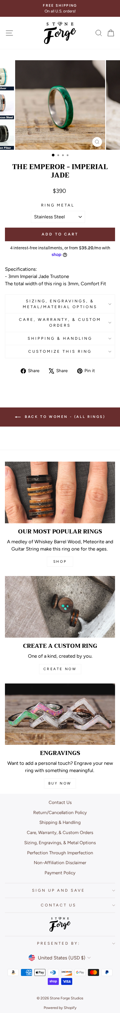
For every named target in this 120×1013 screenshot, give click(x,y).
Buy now (60, 783)
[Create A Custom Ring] (60, 607)
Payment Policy (60, 872)
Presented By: (58, 943)
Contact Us (60, 802)
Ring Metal (58, 205)
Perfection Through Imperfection (60, 852)
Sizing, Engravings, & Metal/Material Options (60, 304)
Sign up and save (58, 890)
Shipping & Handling (60, 338)
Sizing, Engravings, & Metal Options (60, 842)
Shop (60, 561)
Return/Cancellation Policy (60, 812)
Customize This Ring (60, 351)
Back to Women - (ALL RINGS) (64, 417)
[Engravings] (60, 714)
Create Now (60, 669)
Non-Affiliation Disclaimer (60, 862)
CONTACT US (58, 905)
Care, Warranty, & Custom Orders (60, 322)
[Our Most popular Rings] (60, 492)
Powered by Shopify (60, 1007)
